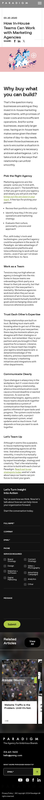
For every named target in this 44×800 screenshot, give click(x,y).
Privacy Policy (7, 793)
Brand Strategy (12, 560)
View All (32, 642)
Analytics (32, 579)
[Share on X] (24, 40)
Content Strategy (32, 560)
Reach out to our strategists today (17, 470)
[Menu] (39, 3)
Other (30, 584)
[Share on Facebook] (14, 40)
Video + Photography (34, 567)
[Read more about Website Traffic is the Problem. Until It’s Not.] (19, 680)
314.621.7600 (10, 751)
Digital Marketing (12, 579)
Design (11, 566)
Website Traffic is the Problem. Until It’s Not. (17, 706)
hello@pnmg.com (12, 755)
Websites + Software (13, 572)
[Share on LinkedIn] (19, 40)
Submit (12, 624)
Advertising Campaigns (33, 573)
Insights (7, 662)
